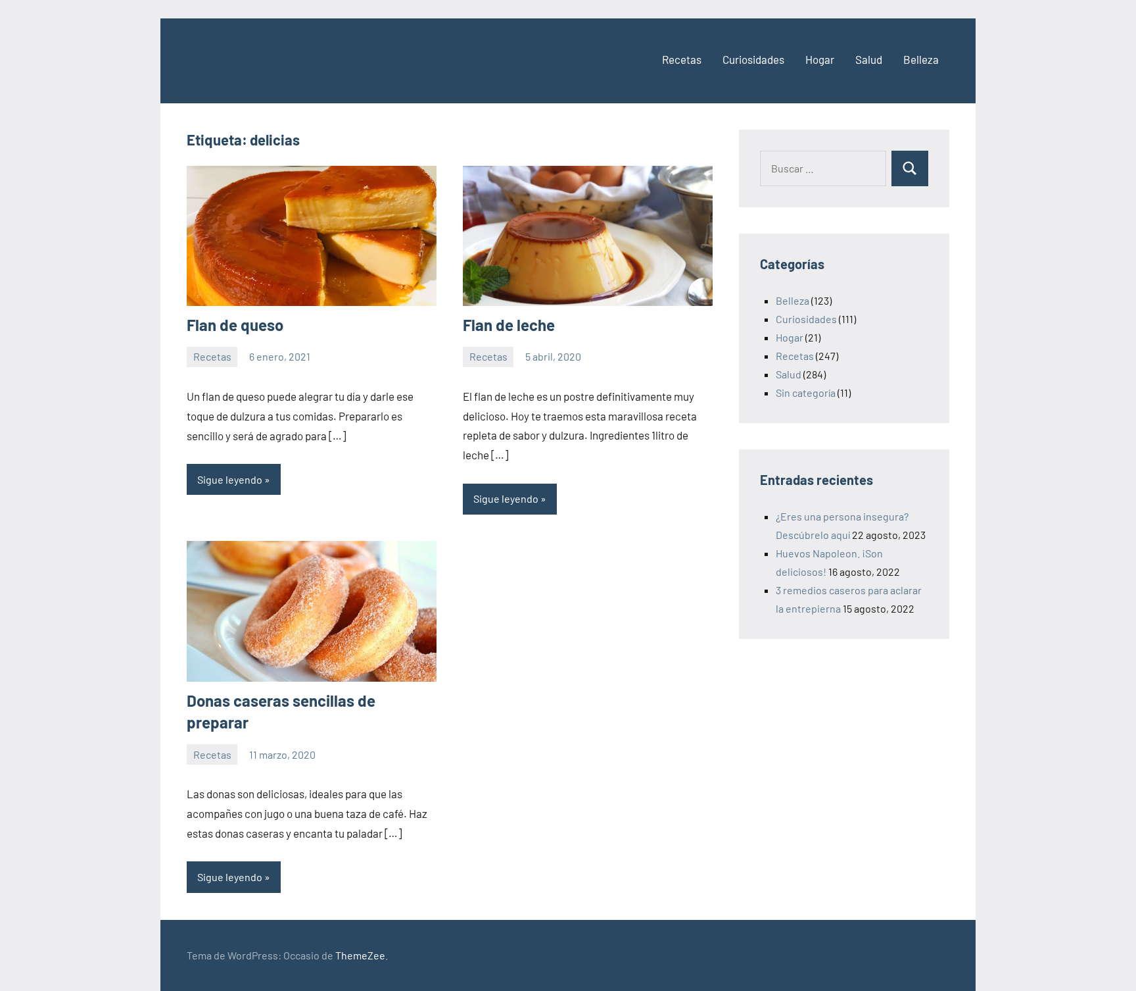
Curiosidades (753, 59)
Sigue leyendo (229, 479)
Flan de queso (235, 324)
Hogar (819, 59)
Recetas (681, 59)
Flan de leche (509, 324)
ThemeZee (360, 955)
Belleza (921, 59)
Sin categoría (806, 392)
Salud (868, 59)
